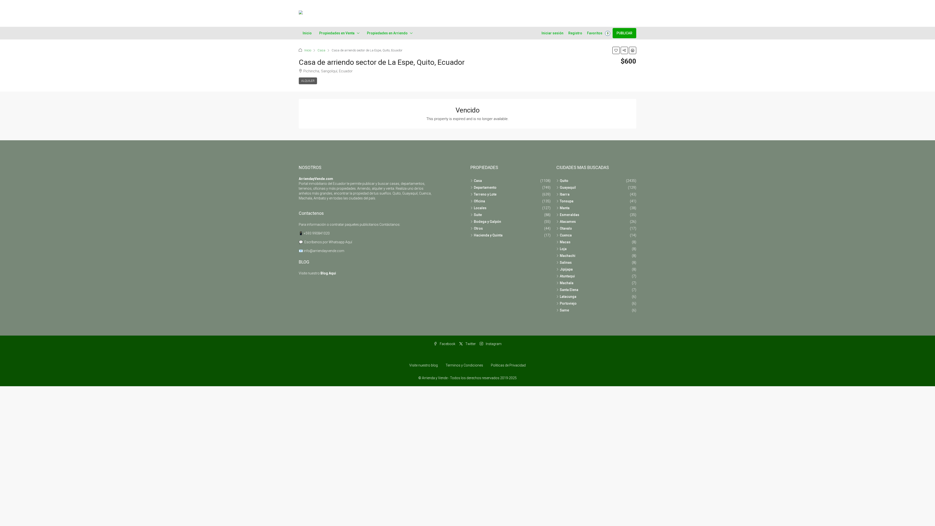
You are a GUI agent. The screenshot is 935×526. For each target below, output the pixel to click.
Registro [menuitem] (575, 33)
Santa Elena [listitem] (569, 290)
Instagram (493, 344)
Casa (321, 50)
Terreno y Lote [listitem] (485, 194)
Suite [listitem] (478, 215)
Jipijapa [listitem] (566, 269)
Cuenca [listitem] (566, 235)
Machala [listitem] (566, 283)
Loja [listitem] (563, 249)
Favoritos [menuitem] (597, 33)
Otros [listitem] (478, 228)
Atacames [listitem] (568, 222)
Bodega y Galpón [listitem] (487, 222)
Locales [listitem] (480, 208)
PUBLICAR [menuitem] (624, 33)
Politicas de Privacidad (508, 365)
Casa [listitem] (478, 181)
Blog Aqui (328, 273)
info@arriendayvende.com (324, 251)
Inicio (307, 33)
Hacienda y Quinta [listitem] (488, 235)
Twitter (470, 344)
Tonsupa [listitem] (566, 201)
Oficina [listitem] (479, 201)
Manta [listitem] (565, 208)
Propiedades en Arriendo (387, 33)
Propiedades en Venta (337, 33)
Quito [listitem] (564, 181)
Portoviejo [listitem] (568, 303)
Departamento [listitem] (485, 187)
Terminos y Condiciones (464, 365)
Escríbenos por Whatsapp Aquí (328, 242)
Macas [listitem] (565, 242)
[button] (616, 50)
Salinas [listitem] (566, 262)
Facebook (447, 344)
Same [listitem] (564, 310)
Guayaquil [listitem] (568, 187)
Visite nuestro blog (423, 365)
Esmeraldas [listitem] (569, 215)
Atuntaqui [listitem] (567, 276)
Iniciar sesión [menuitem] (552, 33)
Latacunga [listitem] (568, 297)
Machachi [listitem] (567, 256)
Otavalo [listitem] (566, 228)
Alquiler (308, 81)
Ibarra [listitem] (565, 194)
